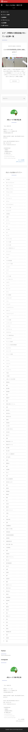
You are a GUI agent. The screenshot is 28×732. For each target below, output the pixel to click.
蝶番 (7, 581)
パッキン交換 (8, 319)
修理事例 (4, 17)
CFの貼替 (8, 179)
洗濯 (7, 522)
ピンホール (8, 326)
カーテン (7, 220)
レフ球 (7, 366)
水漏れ (7, 513)
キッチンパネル (9, 238)
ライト (7, 357)
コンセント (8, 266)
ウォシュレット (9, 198)
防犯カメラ (8, 616)
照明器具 (7, 553)
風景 (7, 634)
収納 (7, 394)
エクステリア (8, 210)
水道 (7, 516)
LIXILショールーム (9, 185)
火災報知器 (8, 547)
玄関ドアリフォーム (9, 556)
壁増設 (7, 419)
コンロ (7, 269)
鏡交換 (7, 606)
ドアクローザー (9, 298)
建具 (7, 466)
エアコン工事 (8, 207)
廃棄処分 (7, 463)
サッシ (7, 273)
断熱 (7, 497)
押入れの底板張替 (9, 478)
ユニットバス (8, 351)
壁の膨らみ (8, 413)
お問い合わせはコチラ (20, 161)
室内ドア (7, 435)
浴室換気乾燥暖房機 (9, 535)
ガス (7, 226)
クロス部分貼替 (9, 260)
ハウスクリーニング (9, 313)
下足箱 (7, 372)
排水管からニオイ (9, 482)
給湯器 (7, 572)
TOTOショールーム (9, 188)
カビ (7, 232)
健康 (7, 385)
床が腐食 (7, 447)
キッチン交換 (8, 241)
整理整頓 (7, 491)
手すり (7, 472)
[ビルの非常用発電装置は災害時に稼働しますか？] (14, 62)
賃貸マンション (9, 584)
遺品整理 (7, 600)
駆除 (7, 641)
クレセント (8, 254)
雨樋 (7, 625)
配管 (7, 603)
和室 (7, 400)
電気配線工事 (8, 631)
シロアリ (7, 282)
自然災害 (7, 578)
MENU (5, 1)
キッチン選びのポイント (10, 248)
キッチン (7, 235)
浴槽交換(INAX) (9, 541)
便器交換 (7, 382)
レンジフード (8, 369)
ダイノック (8, 288)
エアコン (7, 201)
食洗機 (7, 637)
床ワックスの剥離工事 (10, 453)
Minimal (11, 729)
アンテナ (7, 195)
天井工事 (7, 432)
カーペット (8, 223)
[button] (2, 1)
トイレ (7, 301)
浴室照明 (7, 538)
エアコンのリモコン (9, 204)
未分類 (7, 503)
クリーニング (8, 251)
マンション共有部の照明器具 (11, 344)
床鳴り (7, 460)
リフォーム (14, 54)
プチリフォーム (6, 20)
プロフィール (5, 11)
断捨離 (7, 494)
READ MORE (14, 81)
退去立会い (8, 591)
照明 (7, 550)
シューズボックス (9, 279)
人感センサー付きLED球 (10, 379)
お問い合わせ (5, 25)
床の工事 (7, 450)
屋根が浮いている (9, 444)
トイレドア (8, 304)
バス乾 (7, 316)
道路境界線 (8, 597)
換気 (7, 485)
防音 (7, 622)
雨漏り (7, 628)
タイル (7, 291)
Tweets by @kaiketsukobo (6, 655)
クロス (7, 257)
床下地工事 (8, 457)
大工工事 (7, 425)
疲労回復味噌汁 (9, 563)
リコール (7, 360)
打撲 (7, 475)
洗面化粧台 (8, 531)
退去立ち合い (8, 588)
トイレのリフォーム (9, 307)
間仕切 (7, 609)
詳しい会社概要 (21, 719)
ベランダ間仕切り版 (9, 335)
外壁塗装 (7, 422)
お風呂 (7, 216)
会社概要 (4, 22)
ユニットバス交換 (9, 354)
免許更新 (7, 388)
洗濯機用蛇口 (8, 525)
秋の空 (7, 566)
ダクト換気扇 (8, 294)
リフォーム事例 (6, 14)
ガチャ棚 (7, 229)
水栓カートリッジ (9, 510)
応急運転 (7, 469)
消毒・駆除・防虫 (9, 544)
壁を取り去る (8, 416)
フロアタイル (8, 332)
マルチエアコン (9, 338)
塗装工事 (7, 410)
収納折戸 (7, 397)
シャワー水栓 (8, 276)
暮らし (7, 500)
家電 (7, 438)
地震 (7, 407)
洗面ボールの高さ (9, 528)
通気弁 (7, 594)
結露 (7, 569)
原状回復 (7, 391)
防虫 (7, 619)
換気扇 (7, 488)
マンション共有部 (9, 341)
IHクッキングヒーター (10, 182)
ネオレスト (8, 310)
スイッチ (7, 285)
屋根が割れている (9, 441)
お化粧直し (8, 213)
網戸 (7, 575)
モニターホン (8, 347)
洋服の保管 (8, 519)
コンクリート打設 (9, 263)
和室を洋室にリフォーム (10, 404)
